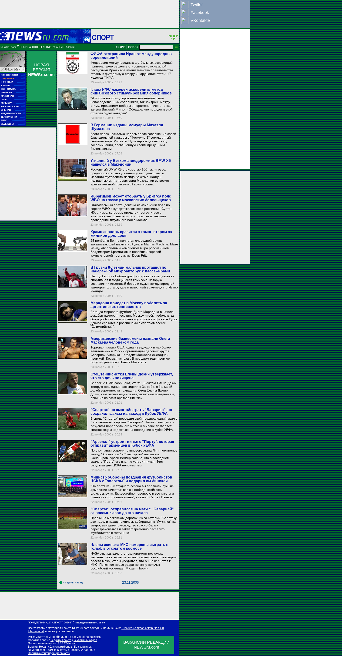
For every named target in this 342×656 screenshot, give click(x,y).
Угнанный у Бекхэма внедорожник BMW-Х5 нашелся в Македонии (131, 162)
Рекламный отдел (85, 640)
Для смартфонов (61, 646)
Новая (43, 646)
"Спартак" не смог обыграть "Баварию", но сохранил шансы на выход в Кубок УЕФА (131, 411)
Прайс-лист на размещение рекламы (76, 637)
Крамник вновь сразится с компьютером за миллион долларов (131, 234)
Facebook (200, 12)
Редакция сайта (60, 640)
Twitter (197, 4)
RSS (60, 643)
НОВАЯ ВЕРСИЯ (41, 70)
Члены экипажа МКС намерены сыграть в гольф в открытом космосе (129, 546)
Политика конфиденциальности (49, 653)
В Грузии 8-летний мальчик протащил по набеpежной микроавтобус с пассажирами (130, 269)
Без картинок (82, 646)
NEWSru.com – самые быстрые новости (54, 650)
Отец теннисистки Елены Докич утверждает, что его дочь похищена (132, 376)
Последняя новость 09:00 (90, 622)
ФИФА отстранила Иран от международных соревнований (132, 56)
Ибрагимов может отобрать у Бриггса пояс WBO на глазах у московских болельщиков (131, 198)
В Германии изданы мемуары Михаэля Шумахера (127, 127)
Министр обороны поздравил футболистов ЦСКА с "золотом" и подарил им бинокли (131, 479)
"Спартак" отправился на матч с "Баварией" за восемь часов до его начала (132, 511)
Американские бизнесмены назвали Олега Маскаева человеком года (130, 340)
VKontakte (200, 20)
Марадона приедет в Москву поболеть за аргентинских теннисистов (129, 305)
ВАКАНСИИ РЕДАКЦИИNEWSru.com (146, 644)
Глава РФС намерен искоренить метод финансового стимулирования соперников (131, 91)
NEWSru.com (8, 47)
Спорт (103, 37)
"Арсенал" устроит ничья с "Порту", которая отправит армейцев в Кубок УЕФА (132, 443)
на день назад (73, 582)
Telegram (71, 643)
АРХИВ (120, 47)
